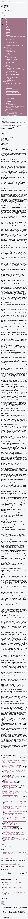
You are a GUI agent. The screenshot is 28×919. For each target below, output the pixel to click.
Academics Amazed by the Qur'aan (14, 45)
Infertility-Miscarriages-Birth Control (15, 106)
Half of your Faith (7, 819)
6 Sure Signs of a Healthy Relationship (11, 765)
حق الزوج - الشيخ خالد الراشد (11, 777)
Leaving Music (9, 79)
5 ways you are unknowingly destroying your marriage (15, 760)
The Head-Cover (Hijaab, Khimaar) (14, 113)
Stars (5, 56)
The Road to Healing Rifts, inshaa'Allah (11, 809)
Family (5, 95)
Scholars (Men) (10, 60)
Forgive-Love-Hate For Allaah (13, 94)
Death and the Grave (11, 50)
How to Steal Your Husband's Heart (11, 776)
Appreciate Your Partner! (8, 790)
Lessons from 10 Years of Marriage (11, 785)
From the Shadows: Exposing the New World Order (14, 887)
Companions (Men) (11, 57)
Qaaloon (5, 889)
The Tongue (9, 88)
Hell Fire (8, 54)
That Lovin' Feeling (7, 833)
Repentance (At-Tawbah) (12, 74)
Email (5, 134)
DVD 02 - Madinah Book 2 (9, 894)
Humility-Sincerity (10, 85)
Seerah (8, 30)
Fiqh (7, 33)
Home (5, 18)
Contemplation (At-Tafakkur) (13, 68)
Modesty (8, 86)
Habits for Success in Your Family (10, 816)
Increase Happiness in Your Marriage (11, 838)
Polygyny (8, 97)
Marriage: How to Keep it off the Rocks (11, 770)
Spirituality (6, 67)
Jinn (7, 21)
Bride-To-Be (9, 100)
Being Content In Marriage (9, 783)
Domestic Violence (10, 104)
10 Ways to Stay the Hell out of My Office (12, 766)
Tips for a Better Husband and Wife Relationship (13, 796)
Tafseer (8, 29)
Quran (5, 38)
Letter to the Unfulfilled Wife (9, 782)
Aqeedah (8, 35)
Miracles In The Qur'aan (12, 44)
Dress (5, 110)
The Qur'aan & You (11, 41)
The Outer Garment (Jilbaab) (13, 115)
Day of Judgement (10, 51)
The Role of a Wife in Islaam (9, 828)
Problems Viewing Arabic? (6, 846)
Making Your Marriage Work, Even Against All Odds (14, 817)
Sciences (5, 24)
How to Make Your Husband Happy (11, 842)
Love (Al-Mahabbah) (11, 71)
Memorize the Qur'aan (12, 42)
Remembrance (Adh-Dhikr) (13, 73)
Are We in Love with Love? (9, 781)
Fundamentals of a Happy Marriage (10, 795)
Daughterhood (10, 98)
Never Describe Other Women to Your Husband (13, 839)
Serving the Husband (7, 831)
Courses (8, 23)
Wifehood (8, 101)
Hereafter (6, 47)
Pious (7, 64)
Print (4, 133)
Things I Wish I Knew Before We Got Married (13, 779)
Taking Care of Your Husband (9, 787)
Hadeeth (8, 32)
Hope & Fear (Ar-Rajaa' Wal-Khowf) (15, 70)
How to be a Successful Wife (9, 823)
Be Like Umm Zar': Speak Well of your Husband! (14, 834)
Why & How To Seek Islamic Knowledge (16, 36)
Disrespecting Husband (8, 788)
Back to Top (3, 914)
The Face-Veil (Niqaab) (11, 112)
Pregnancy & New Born (12, 107)
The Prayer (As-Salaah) (12, 77)
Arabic (7, 27)
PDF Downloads (10, 39)
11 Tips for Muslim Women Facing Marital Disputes (14, 811)
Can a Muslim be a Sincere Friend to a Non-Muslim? (14, 892)
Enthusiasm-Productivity (12, 91)
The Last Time (11, 858)
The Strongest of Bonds (8, 829)
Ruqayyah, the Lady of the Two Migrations (12, 882)
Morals (5, 82)
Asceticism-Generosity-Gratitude (14, 92)
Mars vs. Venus (6, 824)
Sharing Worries (6, 837)
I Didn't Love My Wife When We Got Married (13, 762)
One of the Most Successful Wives (10, 832)
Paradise (8, 53)
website (16, 698)
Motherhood (9, 109)
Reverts (8, 65)
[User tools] (1, 131)
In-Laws (8, 103)
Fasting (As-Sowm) (10, 80)
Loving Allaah (6, 884)
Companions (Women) (11, 59)
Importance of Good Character (14, 83)
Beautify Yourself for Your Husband (11, 826)
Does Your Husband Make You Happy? (11, 791)
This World (9, 48)
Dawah (8, 20)
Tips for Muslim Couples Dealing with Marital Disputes (15, 798)
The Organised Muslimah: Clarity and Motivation (13, 863)
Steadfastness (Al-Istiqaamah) (13, 76)
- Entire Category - (5, 844)
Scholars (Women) (10, 62)
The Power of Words (8, 827)
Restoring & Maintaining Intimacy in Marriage (13, 767)
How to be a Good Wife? (8, 786)
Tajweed (8, 26)
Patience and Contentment (13, 89)
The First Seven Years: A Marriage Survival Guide (14, 801)
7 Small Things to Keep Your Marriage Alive (13, 757)
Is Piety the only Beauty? (8, 808)
